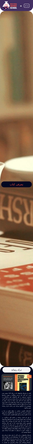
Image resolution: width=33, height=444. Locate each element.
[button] (21, 6)
